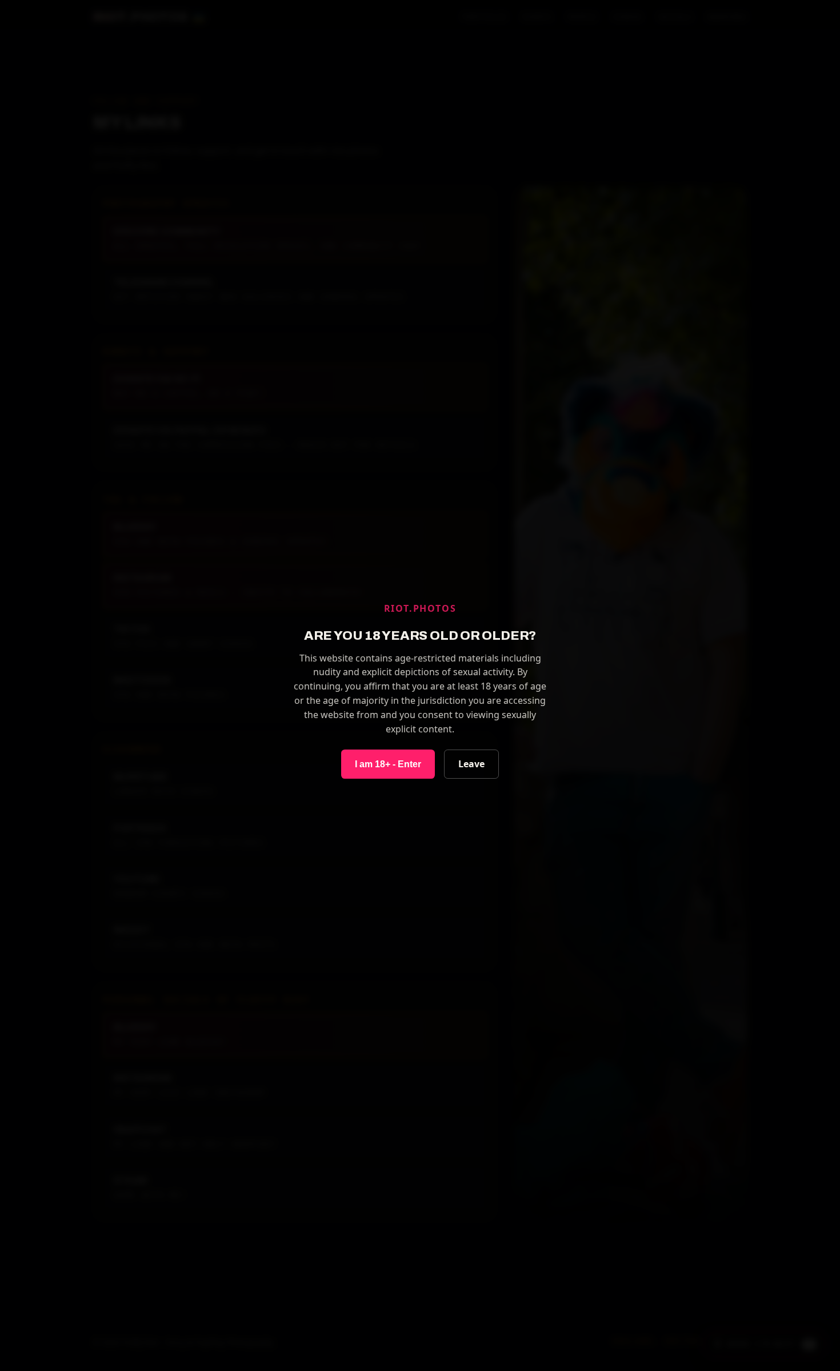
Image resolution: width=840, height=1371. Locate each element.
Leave (471, 764)
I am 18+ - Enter (388, 764)
